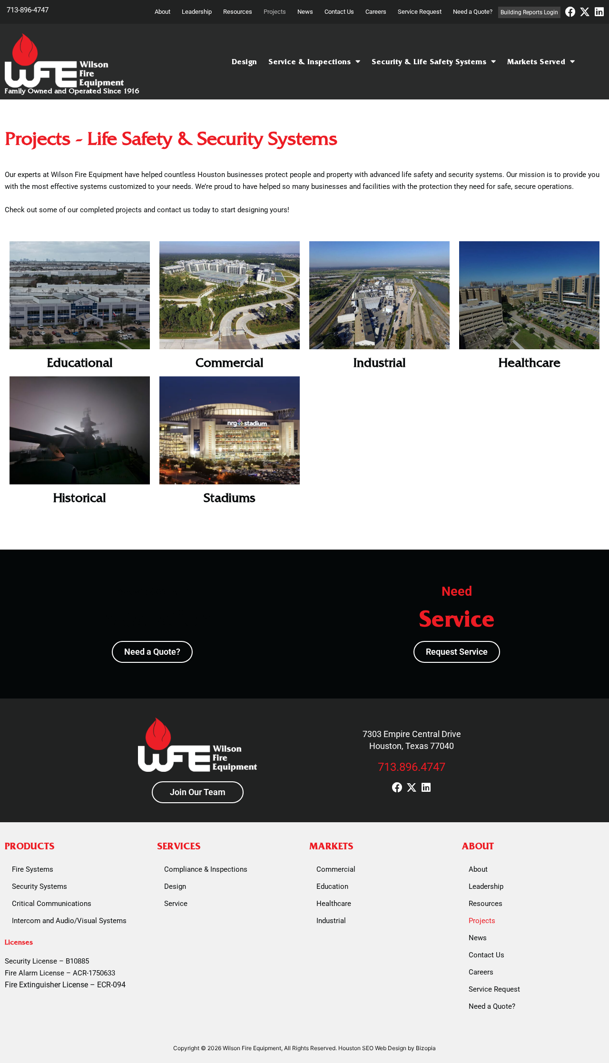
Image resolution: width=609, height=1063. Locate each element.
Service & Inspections (309, 61)
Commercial (230, 362)
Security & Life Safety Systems (429, 61)
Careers (375, 11)
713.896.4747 (411, 767)
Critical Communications (51, 903)
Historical (79, 498)
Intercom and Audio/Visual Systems (69, 920)
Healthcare (529, 362)
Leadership (197, 11)
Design (244, 61)
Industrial (380, 362)
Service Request (420, 11)
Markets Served (536, 61)
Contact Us (339, 11)
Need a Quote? (472, 11)
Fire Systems (32, 869)
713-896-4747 (28, 10)
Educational (80, 362)
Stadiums (229, 498)
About (162, 11)
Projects (275, 11)
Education (332, 886)
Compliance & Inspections (205, 869)
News (305, 11)
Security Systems (39, 886)
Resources (237, 11)
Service (175, 903)
